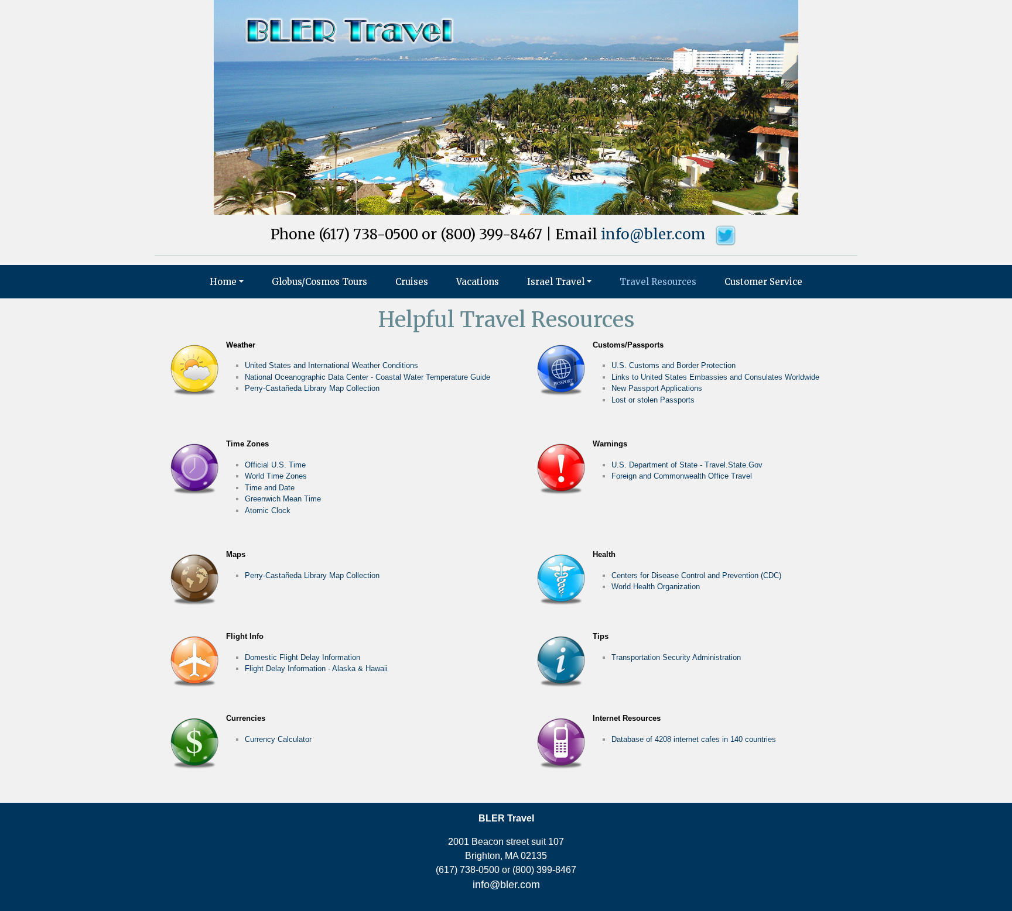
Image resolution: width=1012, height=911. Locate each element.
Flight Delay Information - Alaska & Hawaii (316, 668)
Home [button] (223, 281)
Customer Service (763, 281)
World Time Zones (276, 476)
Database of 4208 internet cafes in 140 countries (693, 739)
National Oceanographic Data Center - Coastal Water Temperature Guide (367, 377)
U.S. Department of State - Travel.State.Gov (687, 464)
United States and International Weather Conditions (331, 365)
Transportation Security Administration (676, 657)
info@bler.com (653, 234)
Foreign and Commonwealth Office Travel (681, 476)
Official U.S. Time (275, 464)
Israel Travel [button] (555, 281)
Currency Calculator (278, 739)
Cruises (411, 281)
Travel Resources (658, 281)
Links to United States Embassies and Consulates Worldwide (715, 377)
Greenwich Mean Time (283, 498)
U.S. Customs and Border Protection (673, 365)
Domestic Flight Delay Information (302, 657)
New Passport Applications (656, 388)
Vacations (477, 281)
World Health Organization (655, 586)
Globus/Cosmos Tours (319, 281)
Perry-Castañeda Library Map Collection (312, 388)
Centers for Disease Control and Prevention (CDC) (696, 575)
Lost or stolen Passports (653, 400)
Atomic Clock (267, 510)
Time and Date (270, 487)
